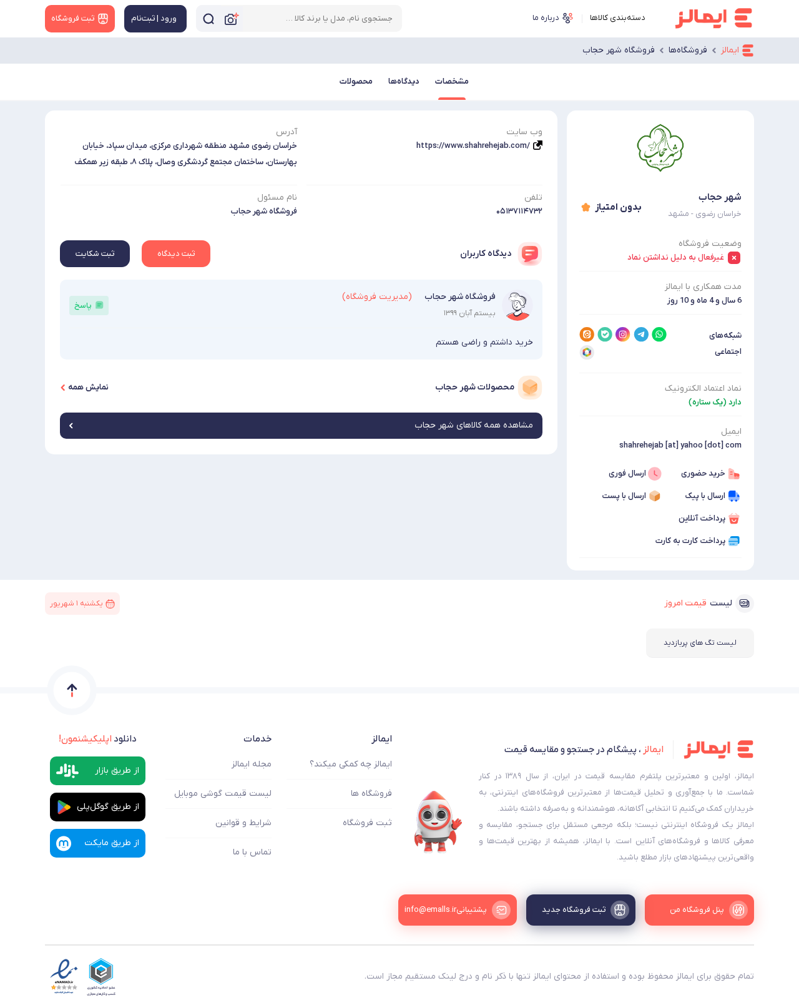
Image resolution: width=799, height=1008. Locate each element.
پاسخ (83, 305)
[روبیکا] (586, 352)
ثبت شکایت (95, 253)
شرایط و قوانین (243, 823)
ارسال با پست (624, 496)
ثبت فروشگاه (367, 823)
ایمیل (731, 432)
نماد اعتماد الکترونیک (703, 388)
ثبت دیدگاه (176, 253)
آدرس (286, 132)
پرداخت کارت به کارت (690, 541)
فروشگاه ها (371, 794)
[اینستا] (622, 334)
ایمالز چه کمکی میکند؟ (351, 764)
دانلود (98, 739)
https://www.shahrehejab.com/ (473, 145)
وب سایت (524, 132)
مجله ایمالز (252, 764)
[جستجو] (208, 18)
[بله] (604, 334)
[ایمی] (438, 822)
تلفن (533, 197)
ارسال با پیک (705, 496)
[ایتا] (586, 334)
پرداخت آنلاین (702, 518)
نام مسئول (277, 197)
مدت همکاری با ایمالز (703, 287)
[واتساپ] (659, 334)
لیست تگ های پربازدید (700, 643)
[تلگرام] (641, 334)
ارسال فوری (627, 473)
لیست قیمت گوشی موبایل (223, 794)
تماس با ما (252, 852)
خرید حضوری (703, 473)
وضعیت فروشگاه (710, 244)
